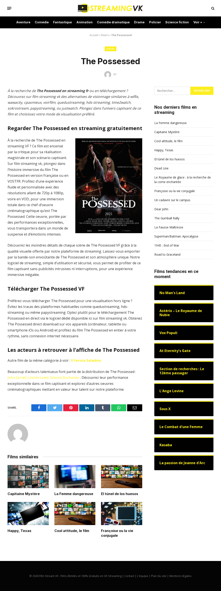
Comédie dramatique (113, 22)
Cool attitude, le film (71, 531)
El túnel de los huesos (119, 494)
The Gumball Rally (166, 218)
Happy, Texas (19, 531)
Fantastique (62, 22)
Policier (155, 22)
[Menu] (9, 8)
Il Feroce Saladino (86, 360)
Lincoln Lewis (38, 377)
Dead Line (161, 168)
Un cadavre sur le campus (172, 200)
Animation (84, 22)
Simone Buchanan (64, 377)
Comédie (42, 22)
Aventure (23, 22)
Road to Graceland (167, 254)
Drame (139, 22)
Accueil (94, 35)
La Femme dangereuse (73, 494)
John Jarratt (17, 377)
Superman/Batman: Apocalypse (176, 236)
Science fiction (177, 22)
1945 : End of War (166, 245)
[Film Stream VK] (110, 8)
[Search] (212, 8)
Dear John (161, 209)
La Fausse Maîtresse (168, 227)
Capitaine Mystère (24, 494)
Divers (105, 35)
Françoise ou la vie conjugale (117, 533)
